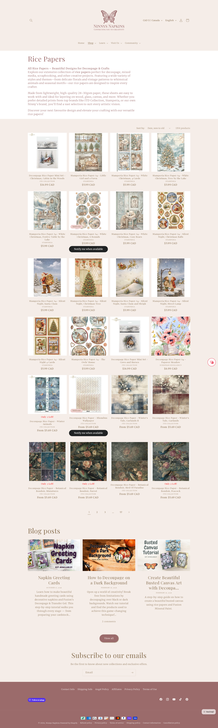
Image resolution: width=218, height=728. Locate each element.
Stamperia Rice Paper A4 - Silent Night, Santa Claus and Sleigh (130, 302)
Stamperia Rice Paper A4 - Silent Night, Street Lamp (171, 302)
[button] (31, 20)
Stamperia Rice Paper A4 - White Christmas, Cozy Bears (130, 235)
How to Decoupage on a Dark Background (109, 580)
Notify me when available (88, 249)
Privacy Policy (132, 689)
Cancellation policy (171, 723)
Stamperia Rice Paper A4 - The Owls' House (88, 360)
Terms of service (117, 723)
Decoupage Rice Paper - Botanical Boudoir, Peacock (171, 489)
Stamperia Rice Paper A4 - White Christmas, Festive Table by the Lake (47, 237)
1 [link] (89, 512)
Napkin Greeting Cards (54, 580)
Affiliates (117, 689)
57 (121, 512)
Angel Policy (102, 689)
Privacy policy (101, 723)
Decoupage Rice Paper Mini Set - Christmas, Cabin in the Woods (47, 177)
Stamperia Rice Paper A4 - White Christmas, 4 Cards (130, 177)
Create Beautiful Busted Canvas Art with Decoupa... (164, 582)
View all (109, 638)
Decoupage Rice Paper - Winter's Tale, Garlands (170, 419)
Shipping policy (133, 723)
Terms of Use (150, 689)
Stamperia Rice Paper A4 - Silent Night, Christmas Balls (171, 235)
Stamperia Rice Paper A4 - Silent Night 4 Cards (47, 360)
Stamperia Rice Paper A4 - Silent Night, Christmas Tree (88, 302)
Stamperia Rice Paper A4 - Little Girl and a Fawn (88, 177)
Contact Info (68, 689)
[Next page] (129, 512)
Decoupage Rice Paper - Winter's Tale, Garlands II (129, 419)
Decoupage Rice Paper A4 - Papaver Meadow (171, 360)
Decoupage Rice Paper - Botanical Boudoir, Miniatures (47, 489)
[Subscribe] (132, 672)
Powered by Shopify (68, 723)
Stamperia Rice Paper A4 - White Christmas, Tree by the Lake (171, 177)
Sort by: (140, 128)
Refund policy (86, 723)
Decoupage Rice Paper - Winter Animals (47, 422)
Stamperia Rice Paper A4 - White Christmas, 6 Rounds (88, 235)
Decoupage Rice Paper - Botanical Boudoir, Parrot (88, 489)
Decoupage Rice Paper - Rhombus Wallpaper (88, 419)
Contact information (152, 723)
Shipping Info (85, 689)
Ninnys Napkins (53, 723)
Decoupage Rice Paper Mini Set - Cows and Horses (129, 360)
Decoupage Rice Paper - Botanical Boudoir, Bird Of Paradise (130, 486)
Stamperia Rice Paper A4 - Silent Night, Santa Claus (47, 302)
